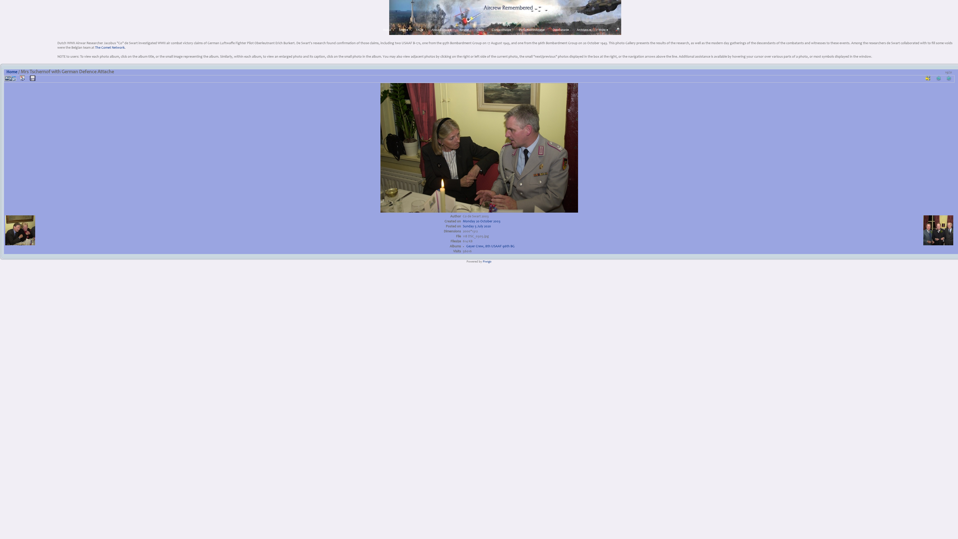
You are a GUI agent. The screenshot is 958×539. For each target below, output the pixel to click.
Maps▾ (403, 30)
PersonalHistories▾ (532, 30)
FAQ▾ (419, 30)
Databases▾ (561, 30)
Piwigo (487, 262)
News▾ (464, 30)
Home (387, 30)
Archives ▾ (584, 30)
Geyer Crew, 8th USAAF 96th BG (490, 246)
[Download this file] (32, 78)
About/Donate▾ (441, 30)
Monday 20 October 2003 (481, 221)
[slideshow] (22, 78)
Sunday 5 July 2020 (477, 226)
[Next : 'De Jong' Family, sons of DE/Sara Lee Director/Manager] (949, 78)
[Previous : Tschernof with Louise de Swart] (938, 78)
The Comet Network (110, 48)
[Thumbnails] (928, 78)
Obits (480, 30)
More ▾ (603, 30)
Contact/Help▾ (501, 30)
